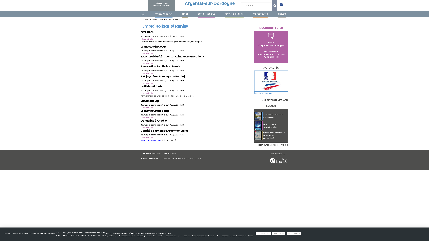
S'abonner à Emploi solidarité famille (142, 144)
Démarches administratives (161, 4)
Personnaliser (294, 233)
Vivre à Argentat (163, 14)
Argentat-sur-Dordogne (210, 3)
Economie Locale (206, 14)
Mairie (185, 14)
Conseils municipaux (263, 93)
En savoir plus (148, 39)
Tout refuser (279, 233)
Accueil (142, 14)
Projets (282, 14)
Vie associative (260, 14)
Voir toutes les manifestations (273, 145)
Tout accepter (263, 233)
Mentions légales (278, 154)
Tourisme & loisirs (234, 14)
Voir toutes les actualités (275, 100)
